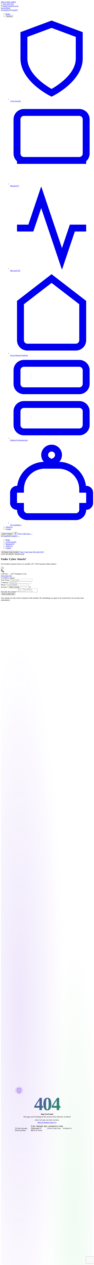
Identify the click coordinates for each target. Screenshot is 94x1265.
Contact (8, 529)
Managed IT (10, 544)
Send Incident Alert (8, 594)
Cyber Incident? (7, 534)
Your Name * (6, 580)
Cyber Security (11, 542)
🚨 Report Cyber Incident (10, 552)
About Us (9, 527)
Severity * (4, 587)
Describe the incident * (9, 592)
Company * (5, 582)
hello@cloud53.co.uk (10, 6)
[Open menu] (31, 534)
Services (9, 16)
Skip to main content (8, 2)
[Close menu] (18, 536)
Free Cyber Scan (24, 534)
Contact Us (52, 1122)
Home (8, 14)
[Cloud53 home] (9, 10)
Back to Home (43, 1122)
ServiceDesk (5, 8)
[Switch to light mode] (16, 533)
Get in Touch (37, 1130)
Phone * (4, 585)
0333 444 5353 (8, 4)
